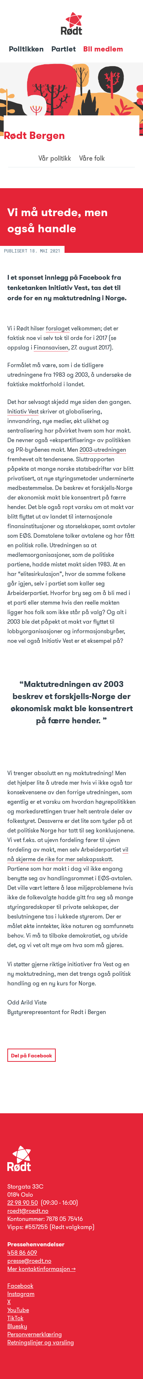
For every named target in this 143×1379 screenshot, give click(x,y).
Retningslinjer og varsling (40, 1342)
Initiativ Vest (22, 411)
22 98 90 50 (22, 1203)
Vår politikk (54, 158)
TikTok (15, 1318)
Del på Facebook (31, 1055)
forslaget (58, 328)
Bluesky (17, 1326)
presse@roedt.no (29, 1261)
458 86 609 (22, 1253)
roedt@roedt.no (27, 1211)
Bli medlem (103, 49)
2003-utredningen (103, 449)
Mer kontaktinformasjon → (41, 1269)
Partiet (64, 49)
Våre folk (92, 158)
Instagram (20, 1294)
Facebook (20, 1286)
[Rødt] (19, 1169)
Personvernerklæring (34, 1334)
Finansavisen (51, 347)
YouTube (18, 1310)
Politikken (27, 49)
